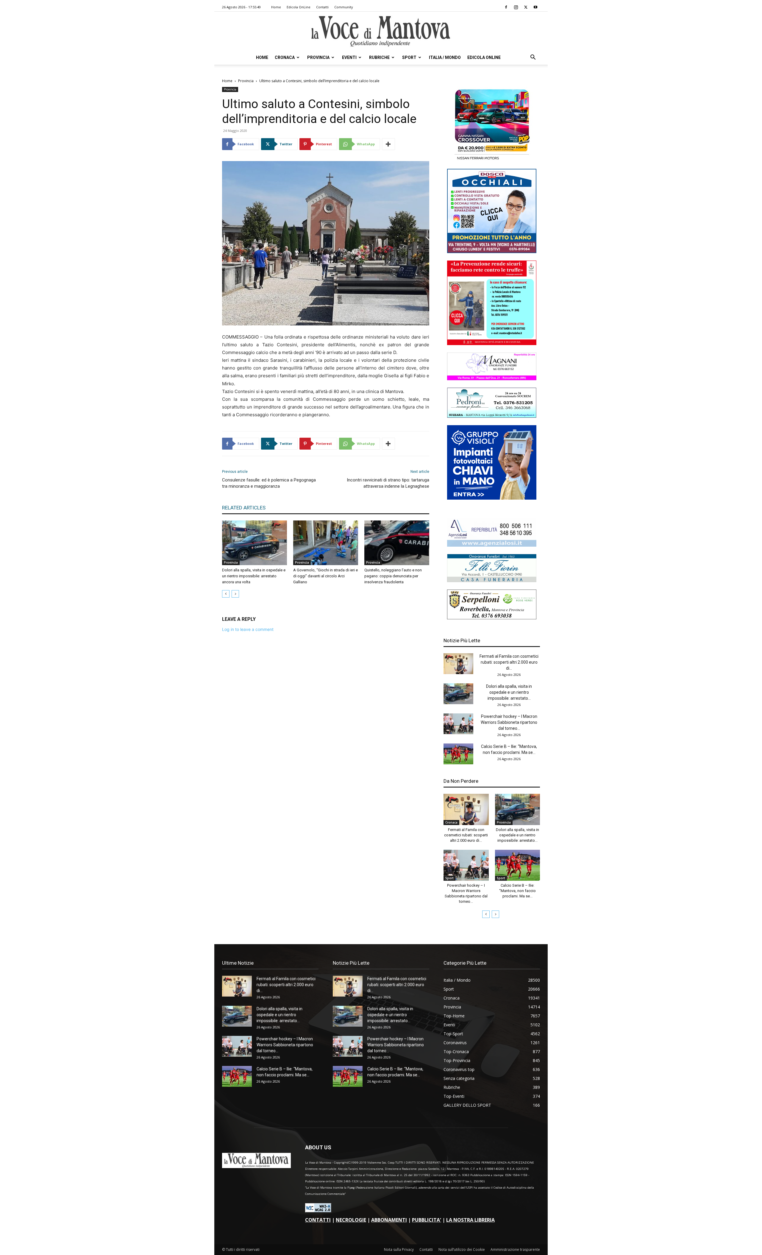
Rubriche (379, 57)
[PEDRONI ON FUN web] (491, 416)
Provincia (318, 57)
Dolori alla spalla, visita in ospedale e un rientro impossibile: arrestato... (509, 692)
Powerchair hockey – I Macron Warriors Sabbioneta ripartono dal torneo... (509, 722)
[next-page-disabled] (235, 594)
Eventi (349, 57)
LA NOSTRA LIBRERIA (470, 1220)
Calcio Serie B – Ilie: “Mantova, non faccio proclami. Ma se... (517, 890)
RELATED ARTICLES (244, 508)
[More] (388, 144)
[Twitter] (525, 7)
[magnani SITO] (491, 378)
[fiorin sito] (491, 580)
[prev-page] (225, 594)
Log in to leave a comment (248, 629)
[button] (533, 58)
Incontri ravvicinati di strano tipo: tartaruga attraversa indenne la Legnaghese (388, 483)
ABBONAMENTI (389, 1220)
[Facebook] (506, 7)
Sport (409, 57)
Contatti (322, 7)
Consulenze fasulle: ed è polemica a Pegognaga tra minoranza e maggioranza (269, 483)
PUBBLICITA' (426, 1220)
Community (343, 7)
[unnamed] (491, 545)
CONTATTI (318, 1220)
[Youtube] (535, 7)
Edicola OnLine (298, 7)
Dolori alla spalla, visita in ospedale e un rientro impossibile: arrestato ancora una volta (253, 576)
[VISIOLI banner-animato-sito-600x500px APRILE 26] (491, 498)
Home (276, 7)
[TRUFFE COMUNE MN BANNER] (491, 343)
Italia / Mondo (445, 57)
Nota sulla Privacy (399, 1249)
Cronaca (285, 57)
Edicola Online (484, 57)
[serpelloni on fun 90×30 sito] (491, 618)
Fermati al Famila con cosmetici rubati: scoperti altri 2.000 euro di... (509, 662)
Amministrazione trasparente (515, 1249)
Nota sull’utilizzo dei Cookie (461, 1249)
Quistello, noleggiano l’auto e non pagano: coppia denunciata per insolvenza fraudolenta (393, 576)
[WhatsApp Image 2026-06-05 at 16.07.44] (491, 160)
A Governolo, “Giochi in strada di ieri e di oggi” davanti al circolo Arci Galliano (325, 576)
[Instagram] (515, 7)
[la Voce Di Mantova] (381, 31)
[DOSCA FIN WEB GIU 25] (491, 251)
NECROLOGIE (351, 1220)
